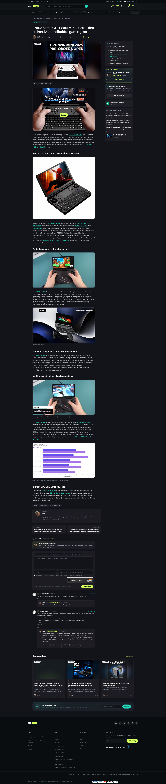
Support (56, 1)
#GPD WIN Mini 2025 (55, 505)
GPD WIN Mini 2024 (83, 422)
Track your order (59, 752)
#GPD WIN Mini (43, 505)
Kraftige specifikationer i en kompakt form (118, 59)
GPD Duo (66, 240)
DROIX (116, 1)
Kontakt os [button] (134, 12)
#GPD (35, 505)
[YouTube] (124, 723)
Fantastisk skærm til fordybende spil (119, 51)
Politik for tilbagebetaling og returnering (64, 767)
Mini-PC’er (30, 746)
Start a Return (59, 749)
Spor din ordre (59, 743)
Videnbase (83, 742)
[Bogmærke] (50, 83)
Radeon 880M (37, 228)
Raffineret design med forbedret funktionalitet (119, 55)
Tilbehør (30, 749)
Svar (38, 598)
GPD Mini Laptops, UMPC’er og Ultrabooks (36, 741)
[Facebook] (132, 723)
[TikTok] (120, 723)
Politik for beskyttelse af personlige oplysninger (63, 760)
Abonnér (126, 706)
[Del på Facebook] (38, 83)
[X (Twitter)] (136, 723)
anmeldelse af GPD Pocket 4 (51, 240)
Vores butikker (58, 736)
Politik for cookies (58, 756)
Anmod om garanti (60, 746)
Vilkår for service (58, 764)
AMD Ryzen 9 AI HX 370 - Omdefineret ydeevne (117, 47)
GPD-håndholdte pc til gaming (59, 493)
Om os (82, 745)
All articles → (129, 656)
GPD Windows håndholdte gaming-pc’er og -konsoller (39, 736)
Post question (87, 586)
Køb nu (63, 115)
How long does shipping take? (73, 554)
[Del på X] (34, 83)
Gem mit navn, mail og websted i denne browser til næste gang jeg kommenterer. (59, 575)
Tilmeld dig (132, 741)
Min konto (56, 739)
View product (118, 79)
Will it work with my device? (43, 554)
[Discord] (116, 723)
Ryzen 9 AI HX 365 (81, 225)
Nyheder (39, 18)
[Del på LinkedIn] (42, 83)
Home (81, 736)
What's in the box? (57, 554)
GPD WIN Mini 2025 (75, 135)
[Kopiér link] (46, 83)
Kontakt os (83, 749)
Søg (86, 6)
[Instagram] (128, 723)
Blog (34, 18)
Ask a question (89, 37)
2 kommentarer (76, 37)
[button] (131, 6)
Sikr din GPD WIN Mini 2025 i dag (119, 63)
